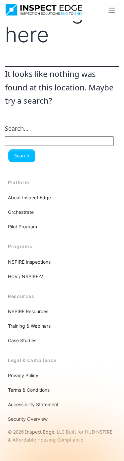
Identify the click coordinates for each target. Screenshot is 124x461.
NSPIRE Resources (28, 311)
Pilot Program (22, 226)
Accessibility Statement (33, 404)
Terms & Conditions (29, 390)
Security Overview (28, 419)
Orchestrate (21, 212)
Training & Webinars (29, 326)
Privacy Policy (23, 375)
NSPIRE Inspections (29, 262)
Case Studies (22, 340)
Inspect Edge (39, 432)
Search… (16, 128)
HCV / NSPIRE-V (25, 276)
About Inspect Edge (29, 197)
